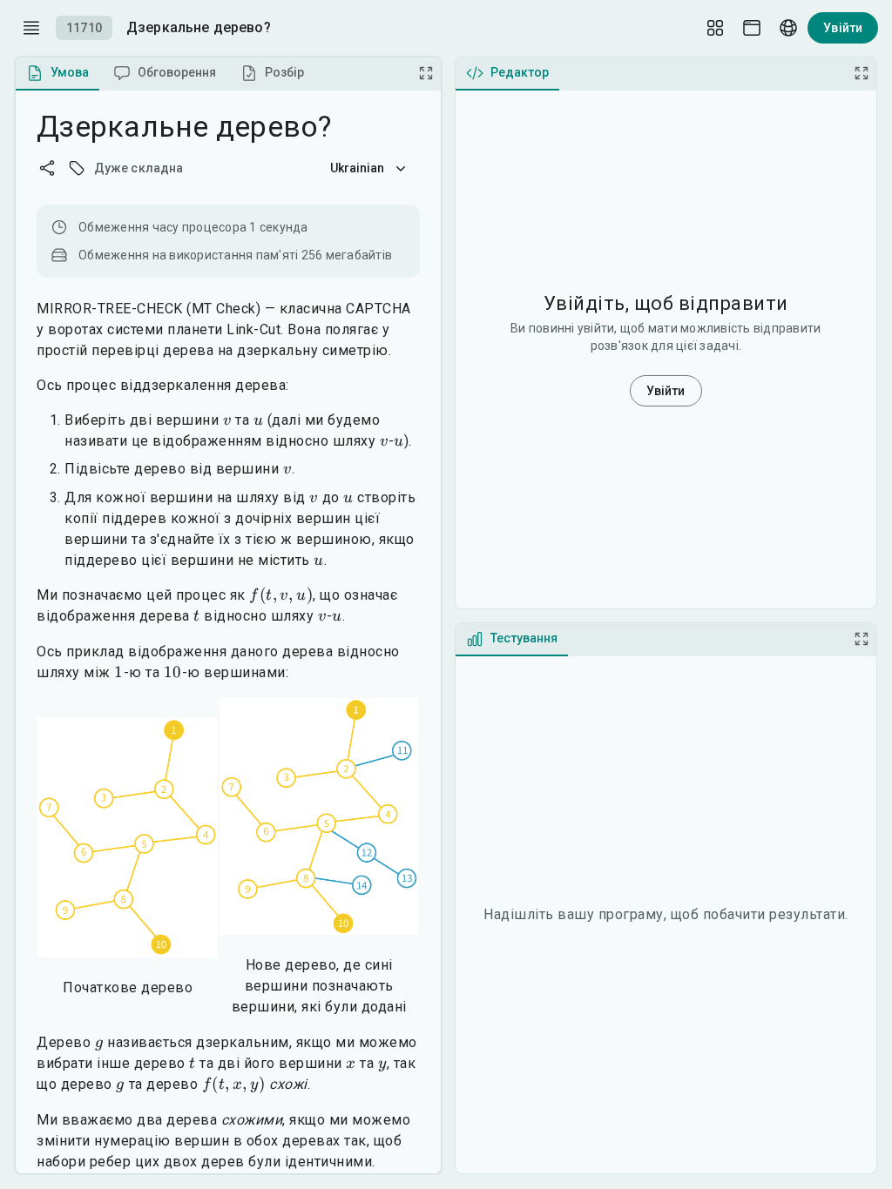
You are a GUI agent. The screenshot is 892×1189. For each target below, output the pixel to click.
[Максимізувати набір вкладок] (426, 73)
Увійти (842, 28)
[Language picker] (788, 27)
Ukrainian (357, 168)
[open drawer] (31, 27)
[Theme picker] (751, 27)
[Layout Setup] (715, 27)
